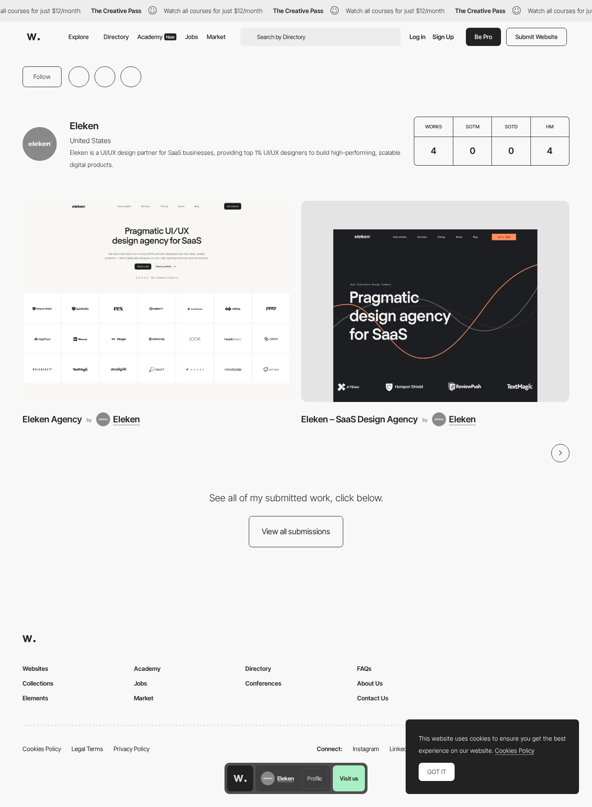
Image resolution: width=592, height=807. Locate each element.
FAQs (364, 668)
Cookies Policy (42, 748)
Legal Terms (87, 748)
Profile (314, 778)
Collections (38, 683)
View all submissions (296, 531)
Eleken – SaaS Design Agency (359, 419)
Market (216, 36)
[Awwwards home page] (240, 778)
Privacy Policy (132, 748)
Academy (156, 36)
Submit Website (536, 36)
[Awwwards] (33, 36)
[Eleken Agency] (157, 301)
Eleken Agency (52, 419)
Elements (35, 698)
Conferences (263, 683)
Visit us (349, 778)
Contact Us (372, 698)
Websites (35, 668)
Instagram (366, 748)
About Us (370, 683)
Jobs (191, 36)
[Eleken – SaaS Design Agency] (435, 301)
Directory (116, 36)
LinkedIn (401, 748)
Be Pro (483, 36)
